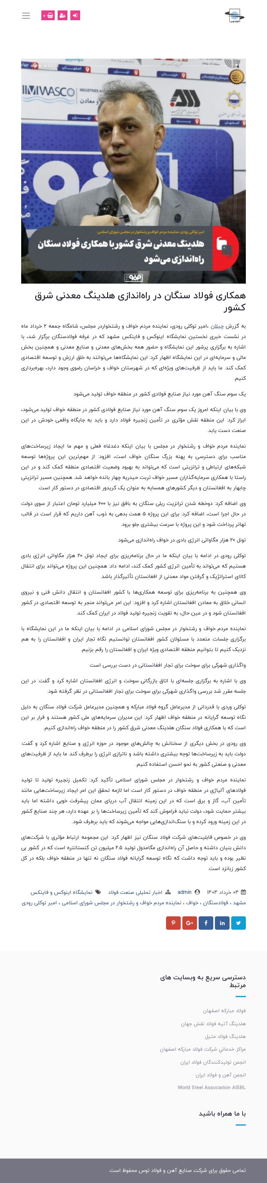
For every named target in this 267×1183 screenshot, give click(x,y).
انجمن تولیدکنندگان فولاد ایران (213, 1062)
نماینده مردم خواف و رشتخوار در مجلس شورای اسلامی (120, 903)
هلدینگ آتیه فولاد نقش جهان (213, 1024)
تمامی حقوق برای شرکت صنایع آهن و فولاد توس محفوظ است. (177, 1170)
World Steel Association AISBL (212, 1087)
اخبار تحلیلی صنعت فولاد (135, 892)
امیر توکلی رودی (39, 903)
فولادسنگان (215, 903)
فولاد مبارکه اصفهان (224, 1010)
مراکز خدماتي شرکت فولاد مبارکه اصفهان (203, 1049)
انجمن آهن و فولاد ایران (221, 1075)
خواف (191, 903)
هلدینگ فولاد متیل (225, 1036)
